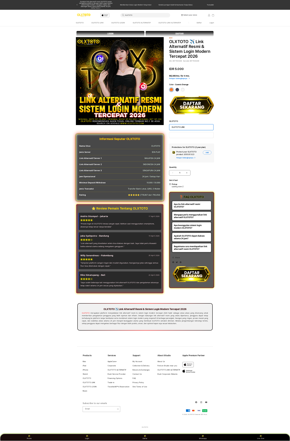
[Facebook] (173, 263)
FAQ (134, 378)
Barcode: (186, 61)
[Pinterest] (181, 263)
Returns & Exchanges (141, 370)
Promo (29, 438)
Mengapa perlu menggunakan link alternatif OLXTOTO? (190, 216)
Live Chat (260, 438)
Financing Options (115, 378)
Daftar (145, 438)
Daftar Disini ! (96, 8)
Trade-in (111, 382)
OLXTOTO (80, 23)
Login (87, 438)
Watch (85, 374)
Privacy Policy (138, 382)
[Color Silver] (183, 90)
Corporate (112, 366)
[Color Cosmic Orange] (171, 89)
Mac (84, 361)
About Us (161, 361)
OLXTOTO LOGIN (118, 23)
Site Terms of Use (140, 387)
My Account (137, 361)
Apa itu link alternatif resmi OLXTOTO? (187, 205)
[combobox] (145, 15)
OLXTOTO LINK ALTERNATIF (169, 23)
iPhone (85, 370)
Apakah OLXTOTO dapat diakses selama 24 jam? (189, 237)
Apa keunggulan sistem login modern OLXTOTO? (188, 226)
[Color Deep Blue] (177, 90)
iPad (84, 366)
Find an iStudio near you (167, 366)
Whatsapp (203, 438)
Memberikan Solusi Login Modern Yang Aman (135, 5)
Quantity (173, 167)
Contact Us (137, 374)
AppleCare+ (112, 361)
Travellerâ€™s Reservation (118, 387)
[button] (80, 23)
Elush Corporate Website (167, 374)
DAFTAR (180, 34)
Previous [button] (77, 5)
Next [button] (213, 5)
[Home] (84, 15)
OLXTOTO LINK (97, 23)
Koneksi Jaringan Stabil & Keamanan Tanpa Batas (176, 5)
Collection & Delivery (141, 366)
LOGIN (111, 34)
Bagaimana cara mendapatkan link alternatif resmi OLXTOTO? (190, 247)
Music (85, 391)
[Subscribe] (117, 409)
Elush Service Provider (117, 374)
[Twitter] (177, 263)
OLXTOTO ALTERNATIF (142, 23)
